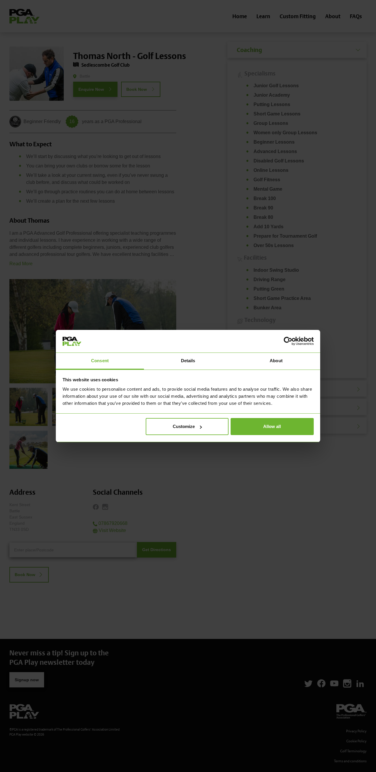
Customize (184, 426)
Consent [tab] (100, 360)
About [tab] (276, 360)
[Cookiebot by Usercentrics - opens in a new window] (288, 341)
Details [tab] (188, 360)
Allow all (272, 426)
